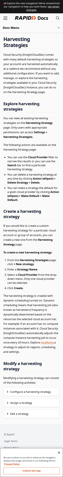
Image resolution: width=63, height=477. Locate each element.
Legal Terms (11, 441)
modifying (47, 342)
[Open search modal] (57, 18)
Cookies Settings (31, 470)
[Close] (59, 452)
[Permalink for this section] (31, 45)
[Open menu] (5, 18)
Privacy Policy (11, 447)
